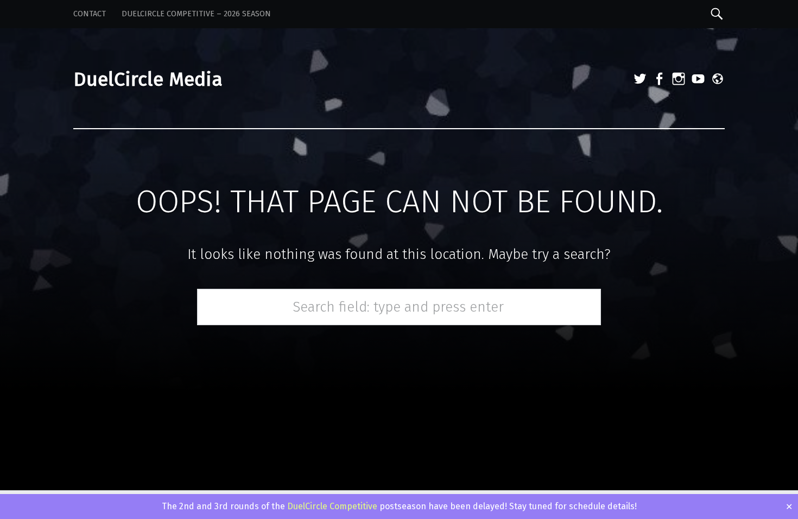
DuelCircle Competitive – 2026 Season (196, 13)
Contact (89, 13)
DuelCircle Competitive (332, 506)
